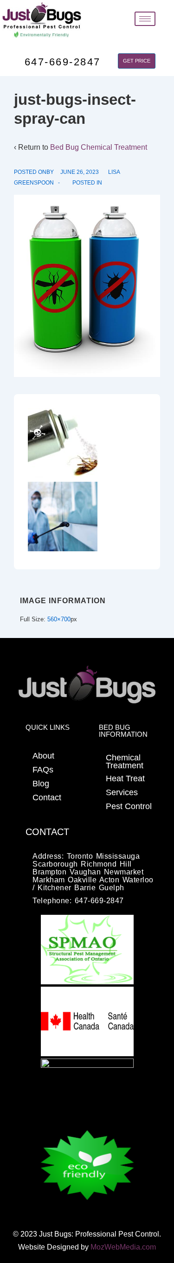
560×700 (59, 619)
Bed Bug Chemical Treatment (98, 147)
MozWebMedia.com (123, 1247)
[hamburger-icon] (145, 19)
